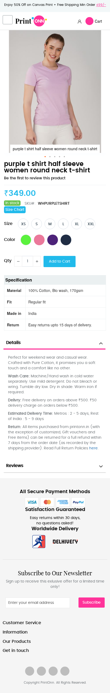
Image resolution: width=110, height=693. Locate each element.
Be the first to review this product (34, 178)
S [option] (37, 224)
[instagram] (53, 671)
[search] (79, 21)
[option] (26, 240)
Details (13, 342)
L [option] (63, 224)
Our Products (17, 641)
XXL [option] (91, 224)
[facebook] (29, 671)
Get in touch (16, 650)
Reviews (14, 466)
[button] (45, 157)
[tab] (54, 343)
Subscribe (91, 602)
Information (15, 632)
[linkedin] (64, 671)
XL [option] (77, 224)
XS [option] (23, 224)
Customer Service (22, 623)
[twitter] (41, 671)
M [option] (50, 224)
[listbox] (58, 224)
